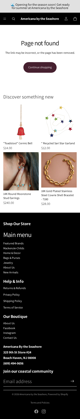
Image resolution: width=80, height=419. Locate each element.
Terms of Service (13, 307)
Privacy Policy (11, 294)
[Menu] (4, 18)
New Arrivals (10, 272)
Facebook (9, 328)
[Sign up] (72, 381)
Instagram (9, 333)
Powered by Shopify (58, 394)
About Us (9, 267)
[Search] (13, 18)
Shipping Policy (12, 301)
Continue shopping (40, 67)
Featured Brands (13, 243)
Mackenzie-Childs (13, 248)
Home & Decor (12, 253)
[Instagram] (43, 411)
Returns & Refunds (14, 288)
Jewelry (8, 263)
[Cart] (75, 18)
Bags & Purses (11, 258)
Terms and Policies (40, 402)
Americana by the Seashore (33, 394)
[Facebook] (36, 411)
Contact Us (10, 338)
